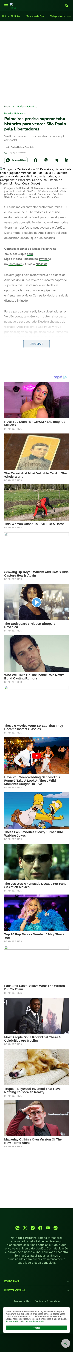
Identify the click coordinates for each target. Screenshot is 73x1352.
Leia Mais (36, 343)
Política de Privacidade (47, 1301)
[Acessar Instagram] (32, 1227)
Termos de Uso (22, 1301)
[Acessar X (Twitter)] (25, 1227)
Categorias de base (60, 16)
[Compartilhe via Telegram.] (56, 160)
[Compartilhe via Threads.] (46, 160)
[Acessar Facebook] (40, 1227)
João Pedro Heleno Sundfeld (20, 147)
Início (7, 106)
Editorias (11, 1281)
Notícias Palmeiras (27, 106)
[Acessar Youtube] (48, 1227)
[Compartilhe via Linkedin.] (66, 160)
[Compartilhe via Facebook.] (35, 160)
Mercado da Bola (35, 16)
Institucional (15, 1290)
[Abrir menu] (6, 5)
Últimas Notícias (11, 16)
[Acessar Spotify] (55, 1227)
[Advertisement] (36, 62)
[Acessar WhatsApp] (17, 1227)
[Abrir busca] (66, 6)
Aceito (36, 1327)
